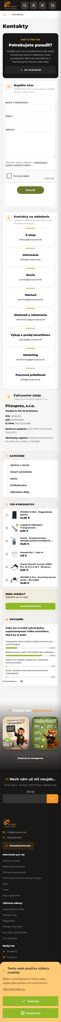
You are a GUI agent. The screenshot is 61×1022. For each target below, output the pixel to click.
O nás (5, 889)
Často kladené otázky (13, 909)
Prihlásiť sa (52, 798)
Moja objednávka (11, 895)
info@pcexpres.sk (16, 832)
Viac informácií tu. (14, 989)
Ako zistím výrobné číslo (15, 932)
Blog (5, 884)
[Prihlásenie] (33, 5)
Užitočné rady (10, 915)
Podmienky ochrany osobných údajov (22, 878)
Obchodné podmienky (14, 872)
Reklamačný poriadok (14, 866)
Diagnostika (9, 920)
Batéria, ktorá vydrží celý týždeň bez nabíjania (30, 652)
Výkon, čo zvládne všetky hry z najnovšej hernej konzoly (27, 661)
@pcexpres (42, 710)
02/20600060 (14, 837)
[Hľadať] (24, 5)
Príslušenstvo (18, 485)
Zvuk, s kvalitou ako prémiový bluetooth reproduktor (27, 672)
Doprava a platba (11, 860)
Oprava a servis (19, 465)
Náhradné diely (19, 492)
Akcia (13, 478)
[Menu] (42, 5)
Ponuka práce (10, 938)
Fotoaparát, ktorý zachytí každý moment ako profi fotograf (29, 643)
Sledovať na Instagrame (30, 758)
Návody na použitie (12, 926)
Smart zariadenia (21, 471)
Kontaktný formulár (30, 606)
